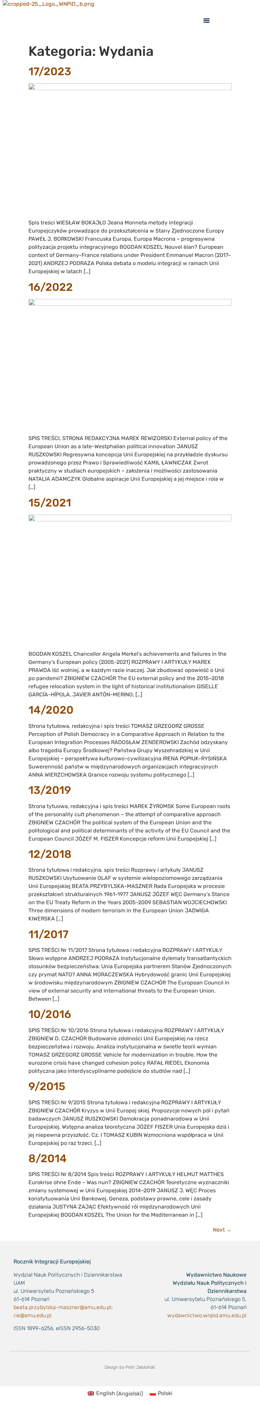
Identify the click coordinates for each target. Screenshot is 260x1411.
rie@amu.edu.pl (32, 1315)
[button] (206, 20)
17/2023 (49, 71)
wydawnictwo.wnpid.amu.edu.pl (206, 1315)
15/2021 (49, 502)
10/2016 (49, 1014)
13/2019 (49, 790)
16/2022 (50, 287)
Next (222, 1230)
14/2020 (50, 709)
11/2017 (48, 934)
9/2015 (46, 1086)
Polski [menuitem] (165, 1393)
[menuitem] (115, 1393)
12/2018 (49, 854)
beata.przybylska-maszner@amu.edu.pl (62, 1307)
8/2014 (47, 1158)
